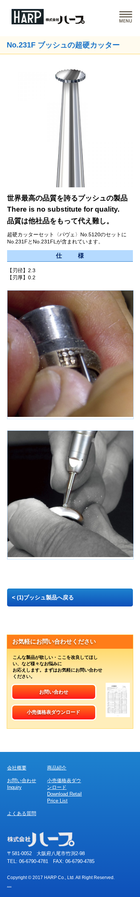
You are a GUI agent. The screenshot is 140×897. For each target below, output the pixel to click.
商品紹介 (56, 768)
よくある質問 (21, 813)
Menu (125, 17)
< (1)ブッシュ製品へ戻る (43, 597)
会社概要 (17, 768)
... (9, 885)
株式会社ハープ (48, 16)
